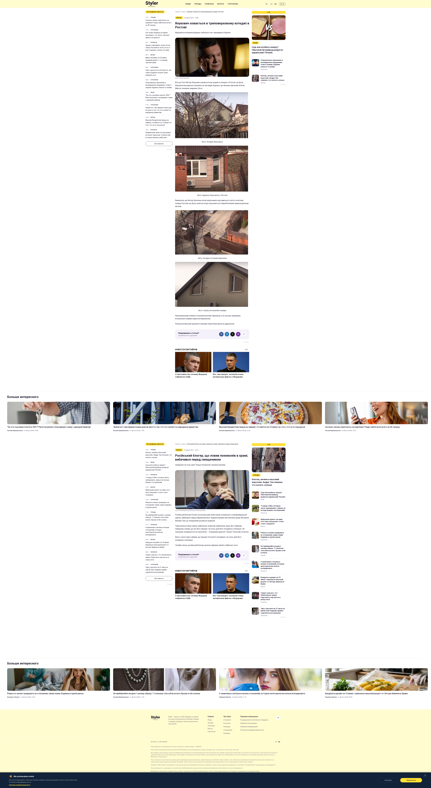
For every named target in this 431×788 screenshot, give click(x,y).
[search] (266, 4)
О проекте (227, 720)
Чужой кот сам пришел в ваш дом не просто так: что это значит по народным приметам (158, 110)
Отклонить (388, 780)
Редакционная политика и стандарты (254, 720)
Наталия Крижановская (15, 430)
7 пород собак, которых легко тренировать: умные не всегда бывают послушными (157, 479)
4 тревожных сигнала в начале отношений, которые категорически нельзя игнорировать (157, 531)
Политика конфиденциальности (252, 730)
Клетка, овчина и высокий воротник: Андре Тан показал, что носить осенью (272, 78)
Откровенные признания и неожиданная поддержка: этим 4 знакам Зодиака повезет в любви (158, 85)
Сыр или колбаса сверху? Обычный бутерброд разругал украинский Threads (267, 50)
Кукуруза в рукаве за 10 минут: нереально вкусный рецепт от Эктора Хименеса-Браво (157, 544)
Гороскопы (233, 4)
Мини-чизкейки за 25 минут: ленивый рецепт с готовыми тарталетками (156, 60)
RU (276, 4)
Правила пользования (248, 723)
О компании (227, 730)
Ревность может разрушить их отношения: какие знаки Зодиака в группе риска (158, 504)
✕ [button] (425, 775)
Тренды (197, 4)
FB (221, 334)
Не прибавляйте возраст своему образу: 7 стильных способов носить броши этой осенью (157, 517)
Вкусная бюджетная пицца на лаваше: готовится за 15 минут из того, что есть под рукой (158, 122)
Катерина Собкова (13, 697)
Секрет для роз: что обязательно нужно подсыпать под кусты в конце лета (158, 557)
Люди (188, 4)
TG (227, 334)
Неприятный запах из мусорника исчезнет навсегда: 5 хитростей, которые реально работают (158, 135)
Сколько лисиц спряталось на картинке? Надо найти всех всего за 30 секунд (158, 22)
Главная (177, 12)
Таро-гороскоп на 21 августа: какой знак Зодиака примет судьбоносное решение (156, 569)
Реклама (226, 733)
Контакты (227, 723)
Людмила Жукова (225, 697)
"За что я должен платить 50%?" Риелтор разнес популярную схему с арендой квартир (158, 97)
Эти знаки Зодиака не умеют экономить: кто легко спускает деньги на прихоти (157, 35)
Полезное (209, 4)
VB (238, 334)
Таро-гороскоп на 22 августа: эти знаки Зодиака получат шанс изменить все (158, 72)
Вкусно (220, 4)
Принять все (411, 780)
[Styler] (151, 4)
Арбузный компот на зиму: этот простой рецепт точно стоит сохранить (157, 492)
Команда (226, 727)
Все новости (159, 144)
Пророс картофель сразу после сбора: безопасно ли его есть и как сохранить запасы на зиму (157, 47)
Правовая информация (249, 727)
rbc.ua (282, 4)
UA (271, 4)
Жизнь (183, 12)
